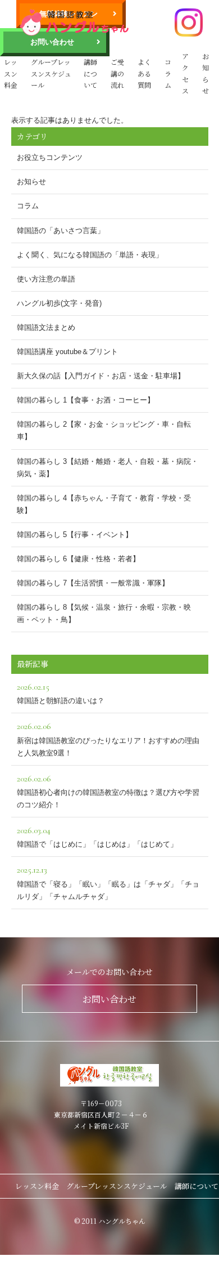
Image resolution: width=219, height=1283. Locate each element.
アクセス (185, 73)
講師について (90, 73)
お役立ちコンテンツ (50, 157)
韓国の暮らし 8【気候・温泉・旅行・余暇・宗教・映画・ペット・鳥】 (104, 613)
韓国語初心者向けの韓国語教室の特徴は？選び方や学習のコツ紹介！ (108, 791)
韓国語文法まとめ (46, 327)
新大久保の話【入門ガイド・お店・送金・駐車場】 (101, 376)
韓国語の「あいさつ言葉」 (60, 230)
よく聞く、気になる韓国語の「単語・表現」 (90, 255)
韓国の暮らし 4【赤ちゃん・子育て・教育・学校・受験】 (104, 504)
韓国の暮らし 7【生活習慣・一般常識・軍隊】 (93, 583)
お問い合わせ (52, 42)
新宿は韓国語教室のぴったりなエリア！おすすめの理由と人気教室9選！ (108, 739)
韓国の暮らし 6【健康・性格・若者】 (78, 559)
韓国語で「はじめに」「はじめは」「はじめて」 (97, 836)
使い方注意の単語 (46, 279)
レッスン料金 (10, 73)
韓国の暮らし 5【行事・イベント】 (75, 534)
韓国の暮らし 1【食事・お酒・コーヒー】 (85, 400)
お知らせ (205, 73)
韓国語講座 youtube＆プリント (67, 351)
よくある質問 (144, 73)
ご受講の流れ (117, 73)
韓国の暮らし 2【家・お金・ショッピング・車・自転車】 (104, 430)
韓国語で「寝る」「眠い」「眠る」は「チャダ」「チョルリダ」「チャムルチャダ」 (108, 882)
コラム (168, 73)
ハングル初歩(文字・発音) (59, 303)
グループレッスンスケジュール (51, 73)
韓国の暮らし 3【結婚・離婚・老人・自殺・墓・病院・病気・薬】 (107, 467)
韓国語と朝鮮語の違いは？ (60, 693)
